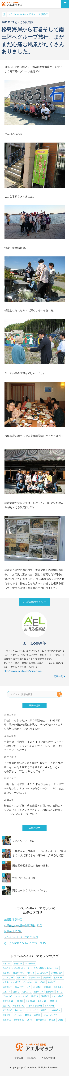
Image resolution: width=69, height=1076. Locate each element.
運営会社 (18, 1058)
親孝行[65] (21, 977)
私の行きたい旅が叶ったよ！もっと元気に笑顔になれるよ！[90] (30, 968)
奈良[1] (61, 1020)
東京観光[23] (8, 1001)
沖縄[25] (45, 996)
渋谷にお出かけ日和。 (25, 878)
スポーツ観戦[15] (34, 1005)
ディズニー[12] (31, 1010)
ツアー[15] (49, 1005)
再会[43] (37, 987)
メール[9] (18, 1015)
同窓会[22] (30, 1001)
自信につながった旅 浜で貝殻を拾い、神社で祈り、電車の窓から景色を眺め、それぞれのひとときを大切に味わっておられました (33, 724)
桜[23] (20, 1001)
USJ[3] (30, 1020)
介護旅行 (43, 14)
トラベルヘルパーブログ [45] (21, 937)
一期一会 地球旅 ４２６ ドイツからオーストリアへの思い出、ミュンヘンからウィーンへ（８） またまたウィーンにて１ (34, 788)
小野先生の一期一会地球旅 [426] (23, 925)
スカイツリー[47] (22, 987)
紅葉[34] (6, 991)
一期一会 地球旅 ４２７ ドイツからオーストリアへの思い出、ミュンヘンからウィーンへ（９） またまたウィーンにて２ (34, 746)
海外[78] (30, 973)
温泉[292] (7, 963)
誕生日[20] (42, 1001)
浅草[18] (6, 1005)
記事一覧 (59, 676)
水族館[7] (7, 1020)
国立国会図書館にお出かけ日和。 (31, 865)
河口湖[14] (7, 1010)
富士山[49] (40, 982)
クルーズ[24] (57, 996)
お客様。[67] (57, 973)
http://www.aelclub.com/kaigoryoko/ (23, 671)
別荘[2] (52, 1020)
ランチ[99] (30, 963)
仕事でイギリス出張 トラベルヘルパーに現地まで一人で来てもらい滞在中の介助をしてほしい (39, 853)
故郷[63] (47, 977)
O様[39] (47, 987)
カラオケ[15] (18, 1005)
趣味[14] (18, 1010)
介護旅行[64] (34, 977)
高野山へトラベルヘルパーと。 (30, 890)
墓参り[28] (38, 991)
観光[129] (18, 963)
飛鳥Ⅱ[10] (7, 1015)
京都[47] (51, 982)
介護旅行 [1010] (13, 919)
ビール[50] (27, 982)
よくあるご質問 (47, 1058)
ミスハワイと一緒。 (23, 840)
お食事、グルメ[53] (11, 982)
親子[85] (6, 973)
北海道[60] (58, 977)
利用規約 (31, 1058)
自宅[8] (37, 1015)
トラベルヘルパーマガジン (21, 14)
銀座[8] (28, 1015)
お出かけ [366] (13, 931)
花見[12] (44, 1010)
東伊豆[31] (26, 991)
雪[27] (59, 991)
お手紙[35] (58, 987)
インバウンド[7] (50, 1015)
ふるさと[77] (42, 973)
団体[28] (50, 991)
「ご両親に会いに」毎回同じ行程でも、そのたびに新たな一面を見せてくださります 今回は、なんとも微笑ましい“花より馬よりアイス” (33, 767)
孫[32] (16, 991)
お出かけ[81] (18, 973)
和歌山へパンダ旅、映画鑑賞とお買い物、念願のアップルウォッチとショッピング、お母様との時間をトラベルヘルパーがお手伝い (33, 810)
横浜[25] (34, 996)
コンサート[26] (21, 996)
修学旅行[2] (41, 1020)
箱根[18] (53, 1001)
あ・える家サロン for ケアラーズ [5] (25, 943)
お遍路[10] (55, 1010)
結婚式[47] (7, 987)
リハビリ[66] (8, 977)
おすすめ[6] (19, 1020)
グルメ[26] (7, 996)
